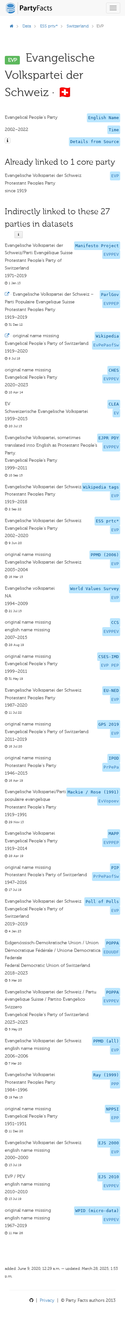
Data (26, 26)
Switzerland (78, 26)
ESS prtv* (49, 26)
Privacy (47, 1300)
